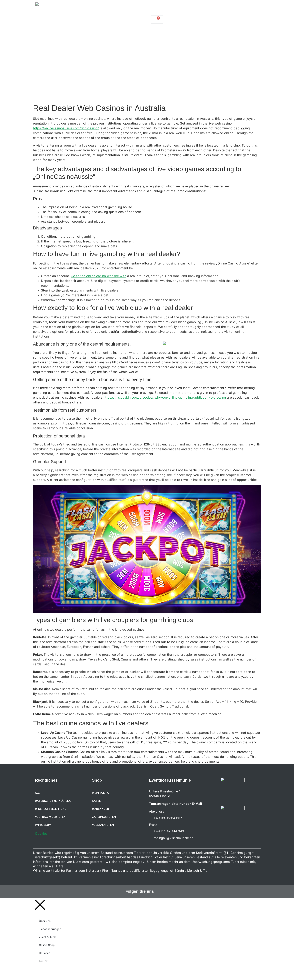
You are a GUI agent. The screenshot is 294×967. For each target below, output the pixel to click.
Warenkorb (100, 808)
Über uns (178, 51)
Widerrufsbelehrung (50, 808)
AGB (38, 792)
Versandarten (103, 824)
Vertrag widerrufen (50, 816)
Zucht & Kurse (241, 51)
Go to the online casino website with (98, 276)
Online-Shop (206, 59)
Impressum (43, 824)
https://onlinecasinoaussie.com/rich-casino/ (66, 128)
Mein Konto (100, 792)
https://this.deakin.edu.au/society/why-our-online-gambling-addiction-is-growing (164, 397)
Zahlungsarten (104, 816)
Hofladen (231, 59)
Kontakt (250, 59)
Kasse (96, 800)
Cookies (41, 833)
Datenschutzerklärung (53, 800)
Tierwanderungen (208, 51)
